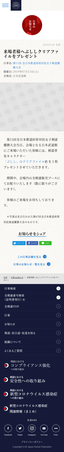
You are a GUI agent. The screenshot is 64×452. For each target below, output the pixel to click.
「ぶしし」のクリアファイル (24, 161)
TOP (5, 277)
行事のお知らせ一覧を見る (29, 264)
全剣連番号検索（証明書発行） (14, 297)
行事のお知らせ (17, 277)
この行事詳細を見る (29, 256)
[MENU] (5, 5)
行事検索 (10, 288)
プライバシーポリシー (32, 441)
